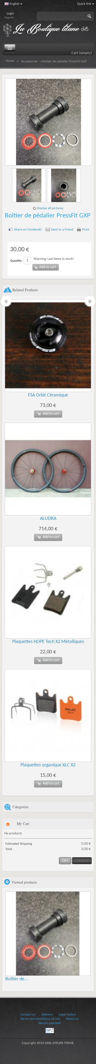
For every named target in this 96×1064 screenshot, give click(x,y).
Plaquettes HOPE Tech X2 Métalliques (48, 641)
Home (10, 61)
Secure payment (49, 1023)
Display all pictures (50, 208)
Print (85, 229)
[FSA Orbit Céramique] (48, 346)
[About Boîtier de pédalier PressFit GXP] (48, 934)
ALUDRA (48, 518)
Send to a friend (62, 229)
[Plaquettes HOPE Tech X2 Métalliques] (48, 592)
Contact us (27, 1014)
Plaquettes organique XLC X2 (48, 765)
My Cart (23, 823)
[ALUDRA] (48, 469)
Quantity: (16, 260)
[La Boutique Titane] (48, 30)
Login (10, 13)
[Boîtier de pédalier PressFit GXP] (29, 185)
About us (72, 1019)
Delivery (47, 1014)
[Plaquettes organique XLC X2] (48, 715)
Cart (81, 53)
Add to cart (51, 414)
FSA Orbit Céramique (48, 395)
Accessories (29, 61)
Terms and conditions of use (40, 1019)
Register (9, 17)
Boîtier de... (16, 979)
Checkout (82, 861)
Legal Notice (67, 1014)
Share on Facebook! (28, 229)
